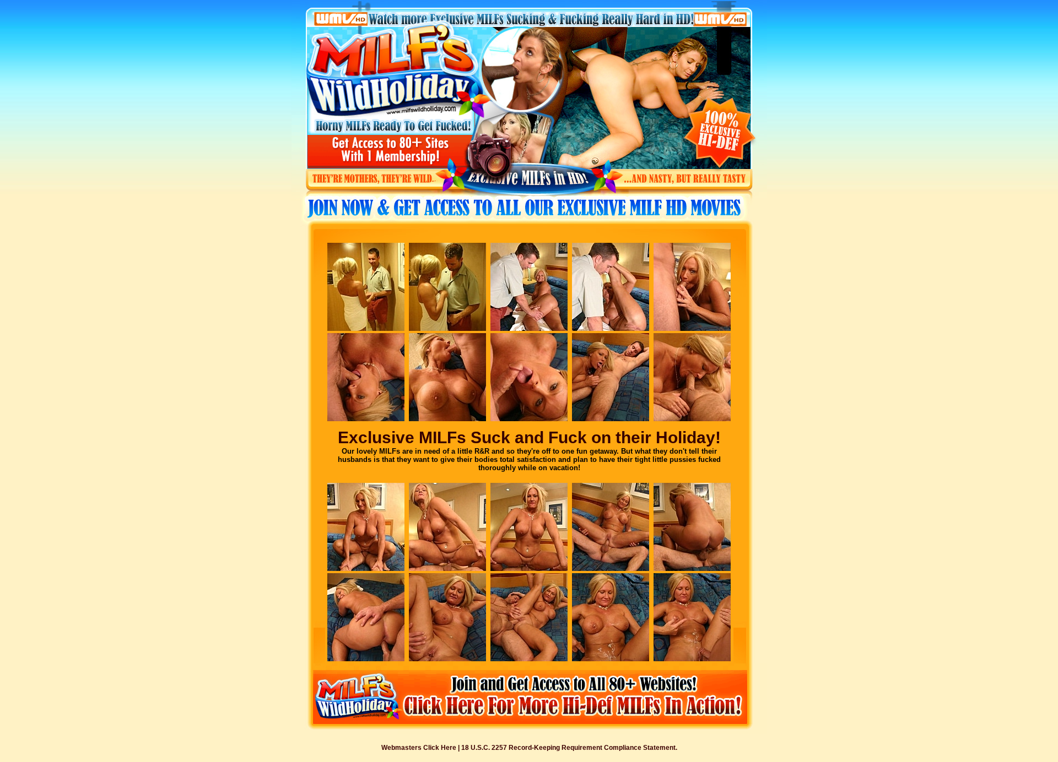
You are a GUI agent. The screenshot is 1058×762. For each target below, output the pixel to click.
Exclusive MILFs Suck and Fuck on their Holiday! (529, 437)
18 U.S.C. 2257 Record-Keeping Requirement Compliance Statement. (569, 748)
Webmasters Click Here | (421, 748)
